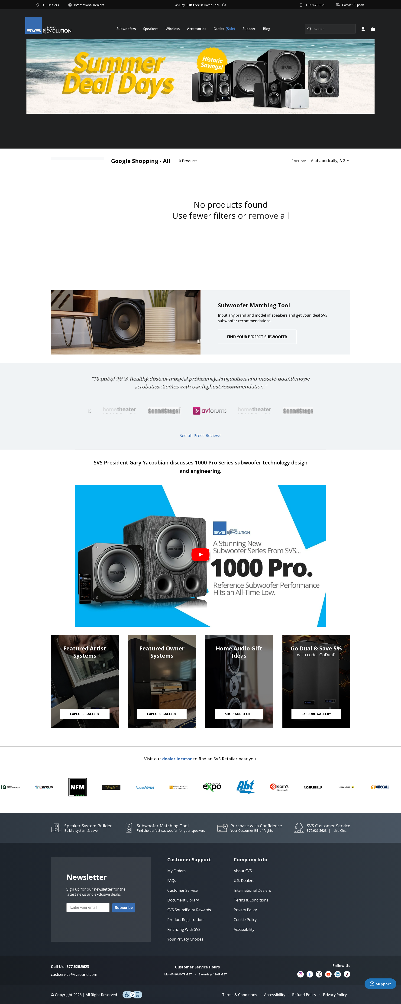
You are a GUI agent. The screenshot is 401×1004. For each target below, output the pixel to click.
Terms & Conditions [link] (251, 900)
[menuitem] (126, 28)
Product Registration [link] (185, 919)
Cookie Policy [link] (245, 919)
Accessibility (274, 994)
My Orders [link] (176, 870)
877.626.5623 (317, 830)
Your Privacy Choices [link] (185, 939)
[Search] (309, 28)
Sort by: (298, 160)
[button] (373, 29)
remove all (269, 215)
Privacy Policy (335, 994)
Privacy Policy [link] (245, 909)
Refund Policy (304, 994)
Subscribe (124, 908)
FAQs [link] (171, 880)
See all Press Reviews (200, 435)
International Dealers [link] (252, 890)
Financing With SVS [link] (183, 929)
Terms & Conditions (239, 994)
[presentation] (200, 411)
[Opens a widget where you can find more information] (380, 984)
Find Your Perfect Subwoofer (257, 336)
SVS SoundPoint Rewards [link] (189, 909)
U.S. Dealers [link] (244, 880)
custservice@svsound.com (74, 974)
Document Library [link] (183, 900)
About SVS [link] (243, 870)
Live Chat (340, 830)
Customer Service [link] (182, 890)
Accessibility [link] (244, 929)
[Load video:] (200, 556)
